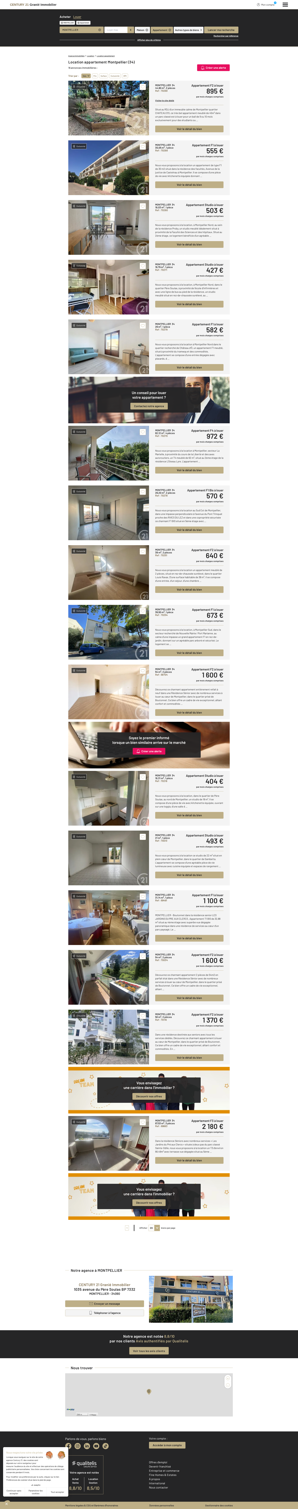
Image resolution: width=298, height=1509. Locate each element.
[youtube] (96, 1446)
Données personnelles (161, 1505)
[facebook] (68, 1446)
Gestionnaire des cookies (219, 1505)
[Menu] (285, 4)
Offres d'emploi (158, 1462)
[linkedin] (87, 1446)
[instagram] (77, 1446)
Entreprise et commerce (164, 1470)
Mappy (93, 1414)
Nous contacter (158, 1487)
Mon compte (268, 4)
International (157, 1483)
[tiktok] (105, 1446)
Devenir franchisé (160, 1466)
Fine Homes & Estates (162, 1475)
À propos (154, 1479)
